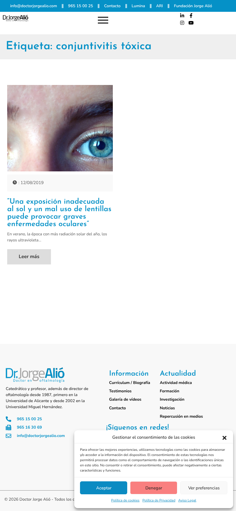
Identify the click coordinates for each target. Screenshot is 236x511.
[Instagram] (182, 23)
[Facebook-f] (191, 15)
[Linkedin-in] (182, 15)
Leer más (29, 256)
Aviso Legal (187, 500)
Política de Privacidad (159, 500)
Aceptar (103, 488)
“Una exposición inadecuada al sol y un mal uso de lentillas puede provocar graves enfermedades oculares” (59, 213)
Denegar (153, 488)
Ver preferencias (204, 488)
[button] (224, 438)
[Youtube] (191, 23)
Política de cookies (125, 500)
